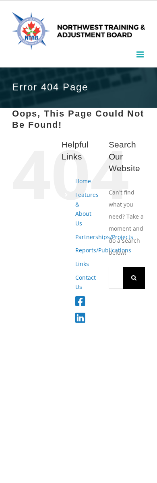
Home (83, 181)
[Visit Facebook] (80, 303)
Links (82, 264)
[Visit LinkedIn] (80, 319)
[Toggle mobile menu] (140, 54)
